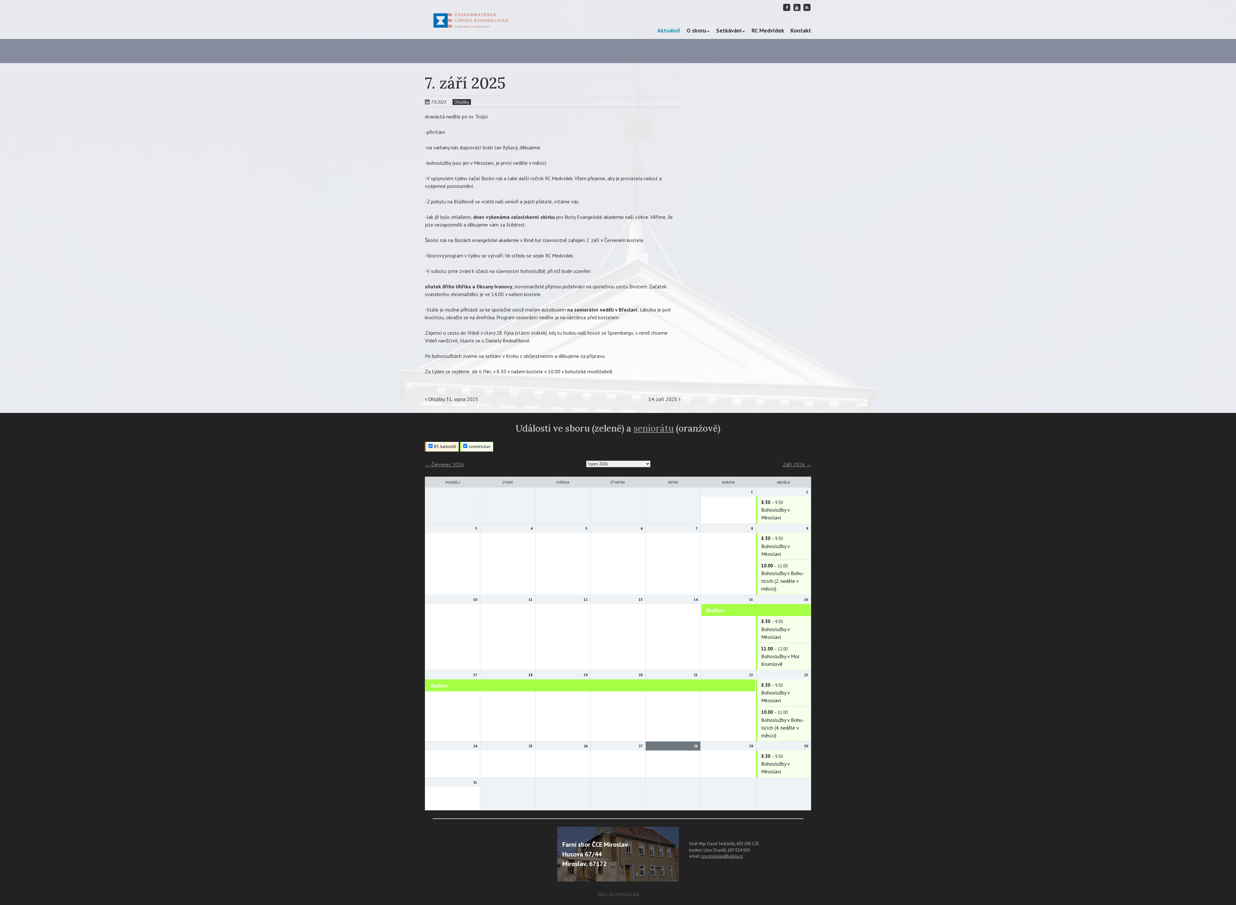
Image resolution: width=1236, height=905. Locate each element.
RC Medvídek (768, 30)
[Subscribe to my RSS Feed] (807, 7)
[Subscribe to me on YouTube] (797, 7)
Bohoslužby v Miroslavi (775, 514)
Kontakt (801, 30)
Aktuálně (668, 30)
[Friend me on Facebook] (787, 7)
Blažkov (715, 610)
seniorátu (653, 428)
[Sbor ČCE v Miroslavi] (471, 19)
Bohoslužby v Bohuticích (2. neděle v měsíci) (782, 581)
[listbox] (618, 464)
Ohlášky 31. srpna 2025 (452, 399)
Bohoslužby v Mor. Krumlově (780, 660)
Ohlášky (461, 102)
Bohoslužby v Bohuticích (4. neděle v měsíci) (782, 728)
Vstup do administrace (618, 894)
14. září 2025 (663, 399)
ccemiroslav (479, 446)
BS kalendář (444, 446)
